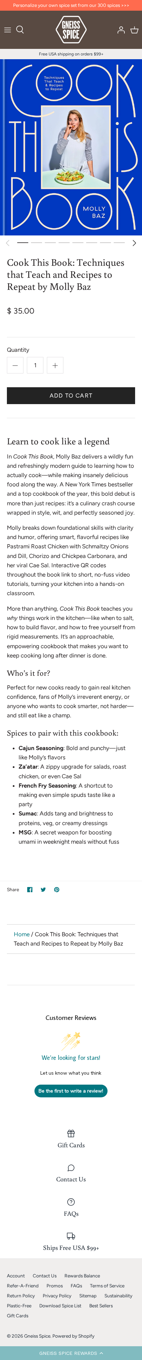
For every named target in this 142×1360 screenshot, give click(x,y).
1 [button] (23, 242)
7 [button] (105, 242)
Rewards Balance (82, 1275)
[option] (71, 147)
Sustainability (118, 1295)
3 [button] (50, 242)
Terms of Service (107, 1285)
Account (16, 1275)
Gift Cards (17, 1315)
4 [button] (64, 242)
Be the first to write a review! (71, 1091)
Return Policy (21, 1295)
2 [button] (36, 242)
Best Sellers (101, 1305)
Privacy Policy (57, 1295)
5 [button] (78, 242)
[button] (71, 1353)
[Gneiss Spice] (71, 29)
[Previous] (7, 243)
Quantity (18, 349)
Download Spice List (60, 1305)
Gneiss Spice (37, 1336)
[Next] (134, 243)
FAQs (76, 1285)
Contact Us (45, 1275)
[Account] (119, 29)
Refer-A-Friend (23, 1285)
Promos (55, 1285)
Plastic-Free (19, 1305)
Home (22, 934)
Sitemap (88, 1295)
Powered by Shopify (73, 1336)
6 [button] (92, 242)
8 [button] (119, 242)
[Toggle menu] (7, 29)
